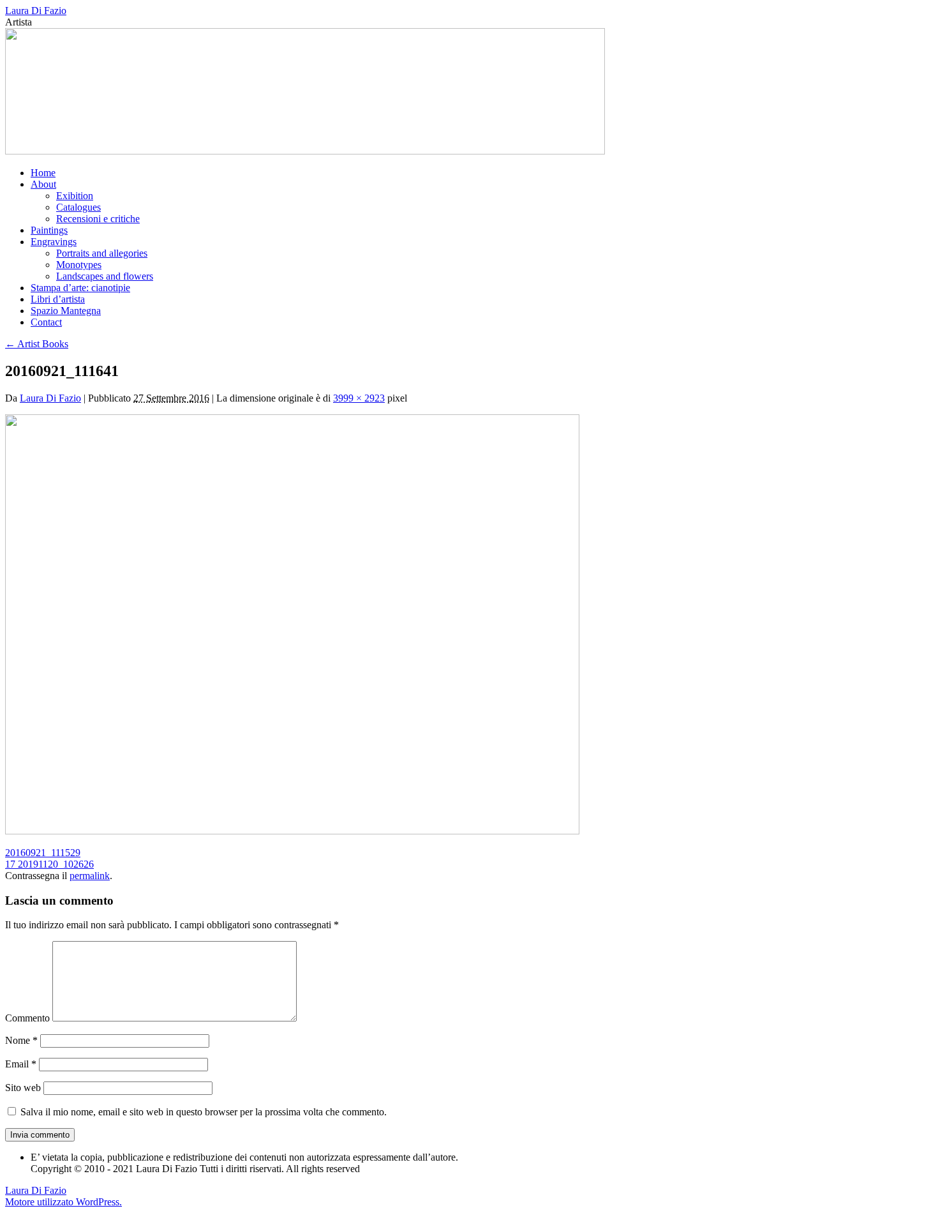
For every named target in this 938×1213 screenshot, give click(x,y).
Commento (27, 1018)
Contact (46, 322)
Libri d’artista (58, 299)
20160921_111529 (42, 852)
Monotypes (78, 264)
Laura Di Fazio (35, 10)
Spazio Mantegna (66, 310)
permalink (90, 875)
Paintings (49, 230)
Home (43, 172)
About (43, 184)
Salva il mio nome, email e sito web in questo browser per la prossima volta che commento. (203, 1111)
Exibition (74, 195)
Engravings (54, 241)
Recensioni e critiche (98, 218)
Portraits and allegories (101, 253)
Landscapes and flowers (104, 276)
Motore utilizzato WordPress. (63, 1201)
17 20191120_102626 (49, 864)
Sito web (23, 1087)
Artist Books (36, 343)
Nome (21, 1040)
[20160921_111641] (292, 830)
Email (20, 1064)
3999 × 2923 (359, 398)
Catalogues (78, 207)
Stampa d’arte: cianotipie (80, 287)
